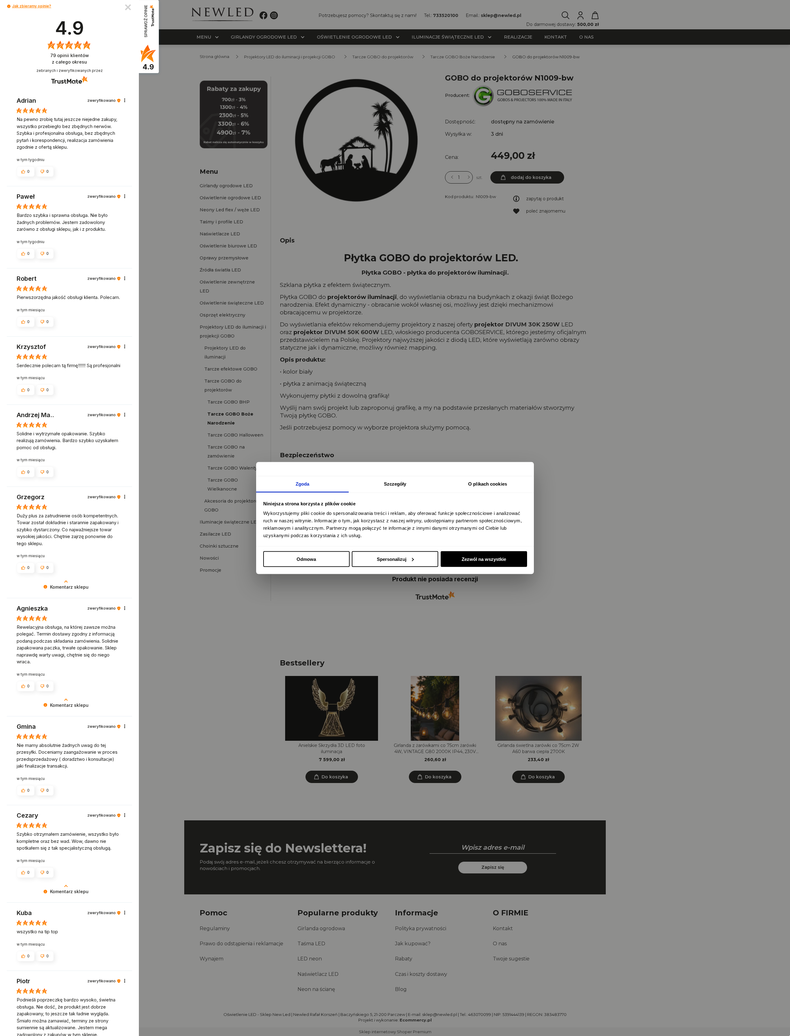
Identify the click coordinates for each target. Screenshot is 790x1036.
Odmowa (306, 559)
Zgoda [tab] (303, 484)
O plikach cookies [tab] (487, 484)
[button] (9, 6)
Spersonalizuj (391, 559)
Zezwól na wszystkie (484, 559)
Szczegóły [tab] (395, 484)
